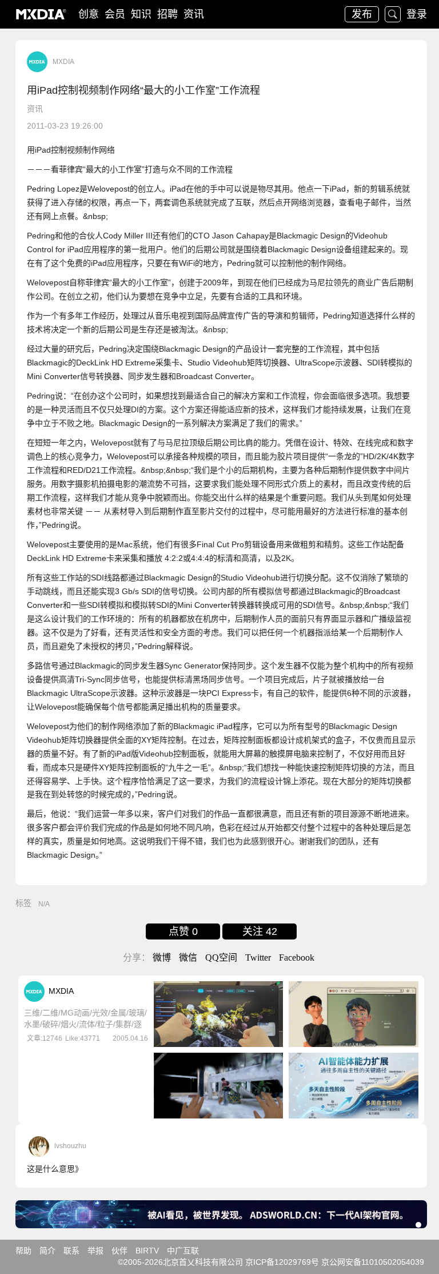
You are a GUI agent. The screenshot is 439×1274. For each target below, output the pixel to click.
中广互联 (183, 1250)
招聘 (167, 14)
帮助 (23, 1250)
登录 (416, 14)
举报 (95, 1250)
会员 (115, 14)
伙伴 (119, 1250)
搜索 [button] (393, 14)
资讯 (193, 14)
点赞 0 (183, 931)
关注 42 (259, 931)
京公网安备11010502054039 (372, 1262)
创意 (88, 14)
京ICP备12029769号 (282, 1262)
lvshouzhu (70, 1146)
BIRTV (147, 1250)
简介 (47, 1250)
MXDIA (63, 62)
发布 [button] (362, 14)
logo (41, 14)
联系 (71, 1250)
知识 (141, 14)
